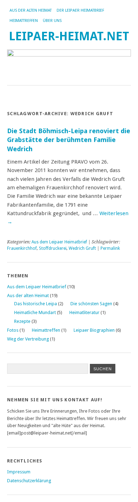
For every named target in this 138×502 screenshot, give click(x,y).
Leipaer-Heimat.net (69, 36)
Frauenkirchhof (22, 248)
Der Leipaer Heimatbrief (80, 10)
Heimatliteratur (84, 312)
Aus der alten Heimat (31, 10)
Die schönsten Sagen (91, 303)
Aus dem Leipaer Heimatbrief (59, 242)
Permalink (110, 248)
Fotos (12, 330)
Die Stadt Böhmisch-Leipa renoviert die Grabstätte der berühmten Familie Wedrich (68, 140)
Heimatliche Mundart (35, 312)
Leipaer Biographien (94, 330)
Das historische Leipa (35, 303)
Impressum (18, 471)
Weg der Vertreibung (28, 339)
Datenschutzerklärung (29, 480)
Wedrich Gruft (82, 248)
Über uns (52, 20)
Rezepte (22, 321)
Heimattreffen (24, 20)
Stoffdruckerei (53, 248)
